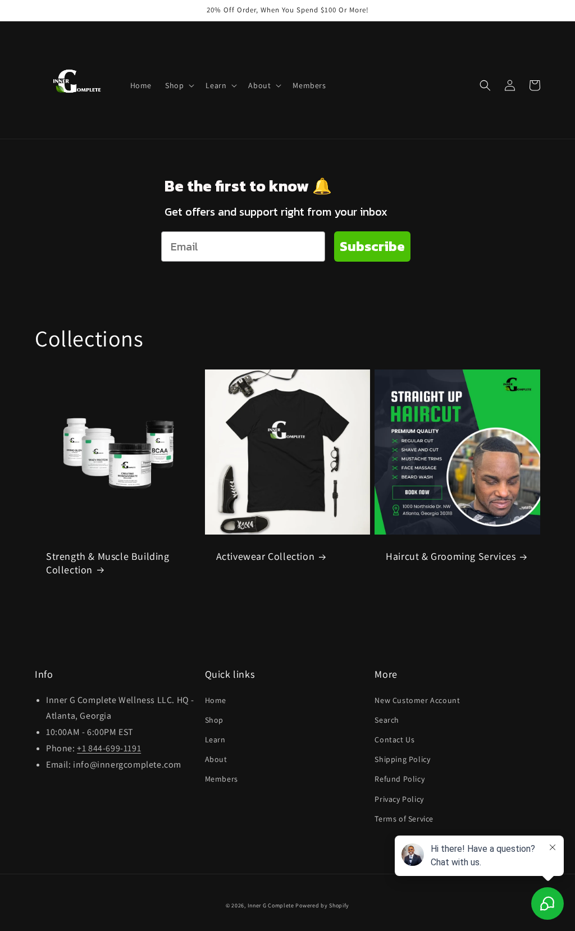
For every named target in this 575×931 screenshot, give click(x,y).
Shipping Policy (402, 759)
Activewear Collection (265, 556)
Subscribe (372, 246)
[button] (178, 85)
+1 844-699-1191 (109, 748)
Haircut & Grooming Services (450, 556)
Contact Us (394, 739)
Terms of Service (404, 819)
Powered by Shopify (322, 905)
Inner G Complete (271, 905)
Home (215, 700)
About (216, 759)
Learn (215, 739)
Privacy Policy (399, 799)
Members (221, 779)
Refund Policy (400, 779)
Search (387, 720)
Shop (214, 720)
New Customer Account (417, 700)
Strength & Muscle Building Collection (108, 563)
